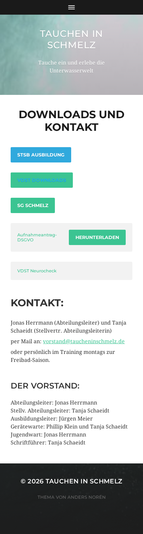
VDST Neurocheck (37, 270)
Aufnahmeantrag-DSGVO (37, 237)
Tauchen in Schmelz (71, 39)
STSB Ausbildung (41, 155)
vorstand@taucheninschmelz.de (84, 341)
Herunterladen (97, 237)
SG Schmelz (32, 205)
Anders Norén (87, 497)
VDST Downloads (41, 180)
